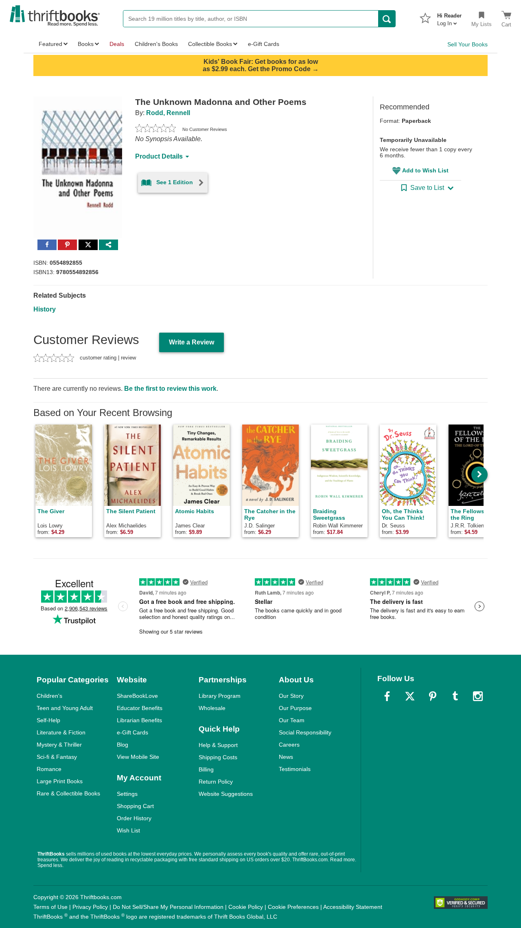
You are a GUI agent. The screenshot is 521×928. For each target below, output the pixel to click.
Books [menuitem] (86, 44)
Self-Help (48, 720)
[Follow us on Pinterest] (432, 696)
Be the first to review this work (170, 388)
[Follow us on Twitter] (410, 696)
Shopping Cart (135, 806)
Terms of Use (50, 907)
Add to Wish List (425, 170)
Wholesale (212, 708)
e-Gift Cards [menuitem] (263, 44)
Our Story (291, 696)
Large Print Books (60, 781)
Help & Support (218, 745)
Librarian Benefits (139, 720)
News (286, 757)
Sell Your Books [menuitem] (467, 44)
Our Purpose (295, 708)
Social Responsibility (305, 732)
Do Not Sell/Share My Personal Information (168, 907)
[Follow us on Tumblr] (455, 696)
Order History (134, 818)
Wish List (128, 830)
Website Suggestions (226, 794)
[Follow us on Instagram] (478, 696)
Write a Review (191, 342)
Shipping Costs (218, 757)
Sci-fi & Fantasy (57, 757)
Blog (122, 744)
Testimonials (295, 769)
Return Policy (216, 781)
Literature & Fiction (61, 732)
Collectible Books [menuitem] (210, 44)
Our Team (291, 720)
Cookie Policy (245, 907)
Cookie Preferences (293, 907)
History (44, 309)
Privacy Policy (90, 907)
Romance (49, 769)
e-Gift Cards (132, 732)
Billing (206, 769)
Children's (49, 696)
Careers (289, 744)
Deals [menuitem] (116, 44)
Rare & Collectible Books (68, 793)
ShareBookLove (137, 696)
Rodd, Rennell (168, 112)
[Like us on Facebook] (387, 696)
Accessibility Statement (352, 907)
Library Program (220, 696)
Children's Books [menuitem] (156, 44)
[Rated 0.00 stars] (155, 129)
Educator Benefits (139, 708)
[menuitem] (449, 17)
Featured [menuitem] (50, 44)
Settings (127, 794)
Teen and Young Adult (65, 708)
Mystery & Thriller (59, 744)
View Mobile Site (138, 757)
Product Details (159, 156)
